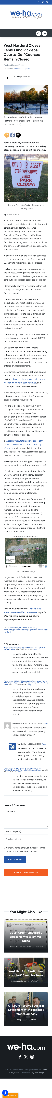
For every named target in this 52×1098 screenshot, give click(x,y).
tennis (40, 630)
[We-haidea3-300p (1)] (26, 11)
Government (19, 68)
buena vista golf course (17, 627)
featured (31, 627)
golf (37, 627)
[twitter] (43, 2)
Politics (40, 946)
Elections (22, 946)
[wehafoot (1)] (26, 1044)
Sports (27, 68)
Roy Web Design (37, 1072)
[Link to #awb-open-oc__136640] (44, 33)
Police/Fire (36, 981)
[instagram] (47, 2)
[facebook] (38, 2)
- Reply (34, 650)
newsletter (8, 630)
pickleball (17, 630)
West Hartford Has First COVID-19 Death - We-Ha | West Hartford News (24, 649)
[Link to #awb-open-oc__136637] (38, 33)
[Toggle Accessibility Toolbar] (5, 1093)
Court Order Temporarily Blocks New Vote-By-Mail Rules (26, 937)
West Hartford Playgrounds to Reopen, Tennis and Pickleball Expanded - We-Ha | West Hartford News (22, 769)
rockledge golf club (29, 630)
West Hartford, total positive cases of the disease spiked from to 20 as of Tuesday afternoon (24, 444)
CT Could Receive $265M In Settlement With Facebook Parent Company (26, 1010)
